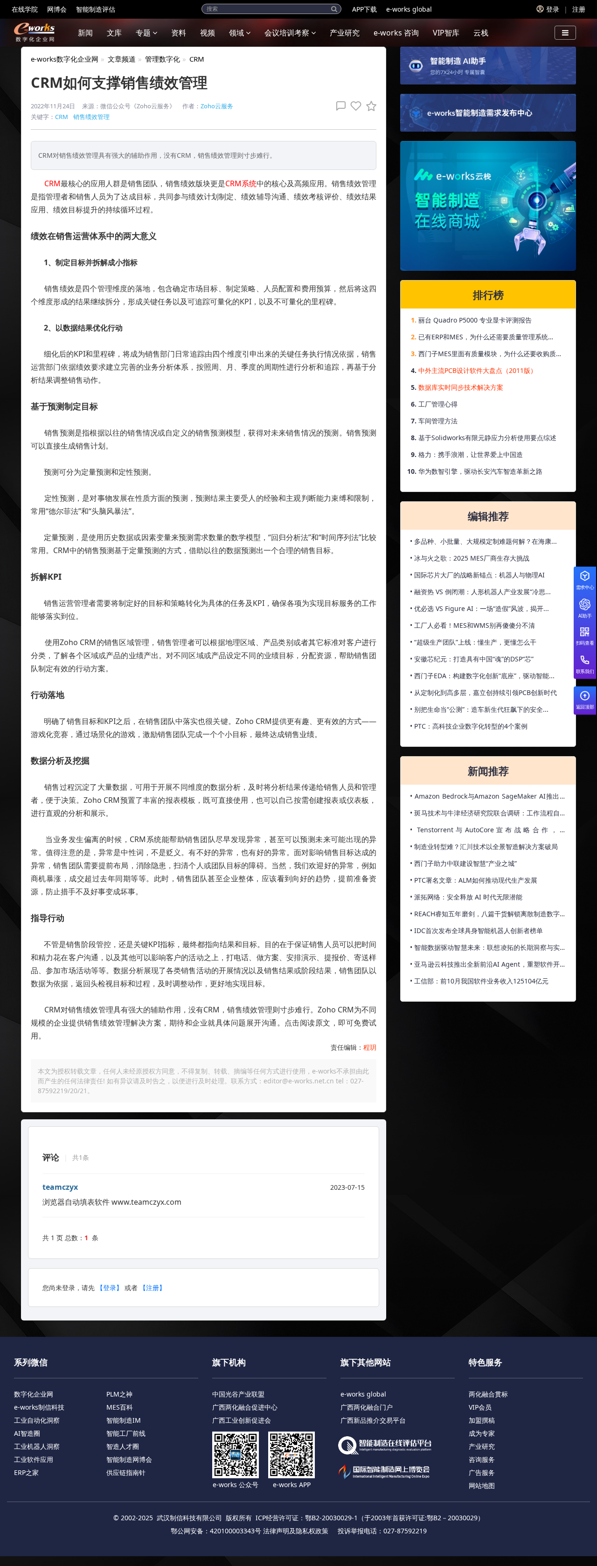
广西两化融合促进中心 (245, 1407)
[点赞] (353, 106)
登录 (552, 9)
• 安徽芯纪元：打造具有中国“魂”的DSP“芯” (472, 658)
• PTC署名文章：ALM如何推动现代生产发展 (473, 880)
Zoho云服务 (217, 106)
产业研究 (345, 33)
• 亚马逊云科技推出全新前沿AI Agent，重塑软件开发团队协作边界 (488, 966)
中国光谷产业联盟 (238, 1394)
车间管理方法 (438, 420)
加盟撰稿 (482, 1420)
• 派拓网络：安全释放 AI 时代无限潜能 (466, 896)
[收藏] (368, 106)
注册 (578, 9)
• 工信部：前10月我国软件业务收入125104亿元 (479, 980)
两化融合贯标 (488, 1394)
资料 (178, 33)
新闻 (85, 33)
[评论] (339, 106)
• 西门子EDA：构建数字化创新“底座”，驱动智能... (482, 675)
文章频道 (122, 58)
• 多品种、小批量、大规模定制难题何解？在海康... (483, 541)
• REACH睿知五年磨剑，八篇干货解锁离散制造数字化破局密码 (488, 915)
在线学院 (25, 9)
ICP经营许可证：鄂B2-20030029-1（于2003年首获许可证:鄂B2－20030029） (370, 1517)
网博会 (57, 9)
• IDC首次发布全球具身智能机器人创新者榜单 (476, 930)
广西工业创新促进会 (241, 1420)
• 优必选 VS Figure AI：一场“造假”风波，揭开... (479, 608)
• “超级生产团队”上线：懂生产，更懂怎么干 (473, 642)
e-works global (409, 9)
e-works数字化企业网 (64, 58)
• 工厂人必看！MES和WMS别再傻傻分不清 (472, 625)
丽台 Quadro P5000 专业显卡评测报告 (475, 320)
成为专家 (482, 1433)
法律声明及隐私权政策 (295, 1530)
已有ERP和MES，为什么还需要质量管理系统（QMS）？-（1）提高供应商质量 (483, 338)
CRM (196, 58)
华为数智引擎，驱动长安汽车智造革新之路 (480, 471)
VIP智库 (446, 33)
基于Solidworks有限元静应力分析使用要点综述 (487, 437)
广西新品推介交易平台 (373, 1420)
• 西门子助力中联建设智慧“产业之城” (463, 863)
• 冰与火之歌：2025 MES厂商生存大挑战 (469, 558)
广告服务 (482, 1472)
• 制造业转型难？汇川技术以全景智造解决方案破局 (484, 846)
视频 (207, 33)
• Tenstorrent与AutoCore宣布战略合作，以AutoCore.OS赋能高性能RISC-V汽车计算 (488, 831)
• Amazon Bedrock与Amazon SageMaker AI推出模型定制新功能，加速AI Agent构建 (488, 798)
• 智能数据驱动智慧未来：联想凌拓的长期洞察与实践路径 (488, 949)
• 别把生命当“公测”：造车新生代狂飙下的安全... (479, 709)
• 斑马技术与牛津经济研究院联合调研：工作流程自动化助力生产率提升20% (488, 815)
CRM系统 (241, 183)
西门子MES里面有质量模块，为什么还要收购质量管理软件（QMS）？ (490, 355)
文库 (114, 33)
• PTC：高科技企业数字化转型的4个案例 (469, 726)
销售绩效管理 (91, 116)
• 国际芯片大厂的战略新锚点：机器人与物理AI (477, 574)
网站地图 (482, 1485)
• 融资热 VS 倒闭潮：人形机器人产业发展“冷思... (480, 591)
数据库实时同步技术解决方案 (460, 387)
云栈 (480, 33)
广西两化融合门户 (366, 1407)
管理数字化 (162, 58)
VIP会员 (480, 1407)
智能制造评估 (95, 9)
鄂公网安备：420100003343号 (216, 1530)
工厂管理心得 (438, 404)
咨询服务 (482, 1459)
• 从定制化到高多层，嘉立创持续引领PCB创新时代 (483, 692)
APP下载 (364, 9)
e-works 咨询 (396, 33)
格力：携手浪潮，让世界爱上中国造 (470, 454)
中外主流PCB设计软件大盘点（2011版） (477, 370)
